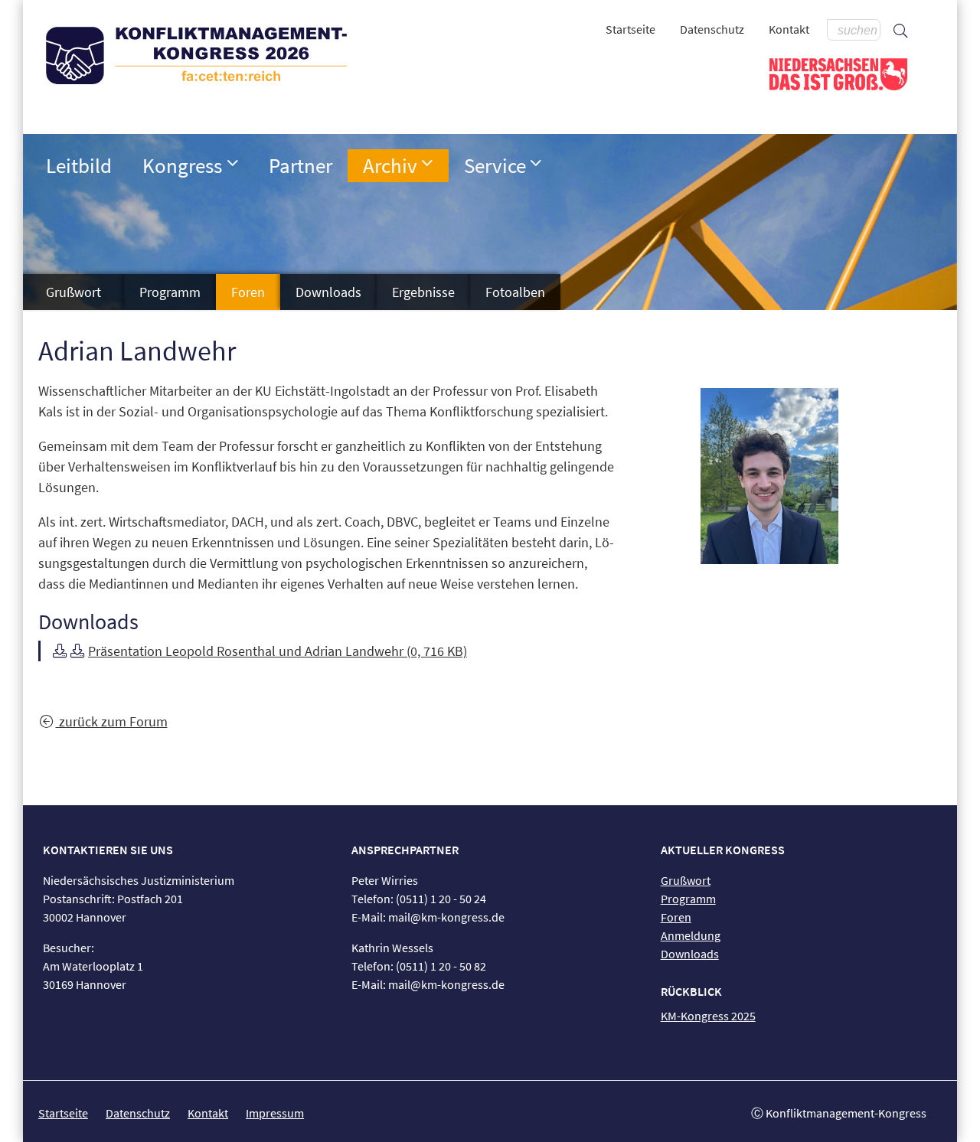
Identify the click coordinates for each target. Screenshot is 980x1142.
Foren (248, 292)
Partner (300, 165)
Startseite (630, 29)
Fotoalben (515, 292)
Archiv (390, 165)
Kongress (182, 165)
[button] (232, 162)
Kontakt (789, 29)
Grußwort (73, 292)
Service (495, 165)
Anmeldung (690, 935)
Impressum (275, 1113)
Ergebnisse (423, 292)
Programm (170, 292)
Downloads (328, 292)
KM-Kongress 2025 (708, 1015)
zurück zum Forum (112, 721)
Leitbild (79, 165)
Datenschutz (712, 29)
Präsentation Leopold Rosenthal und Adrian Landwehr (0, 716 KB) (277, 651)
